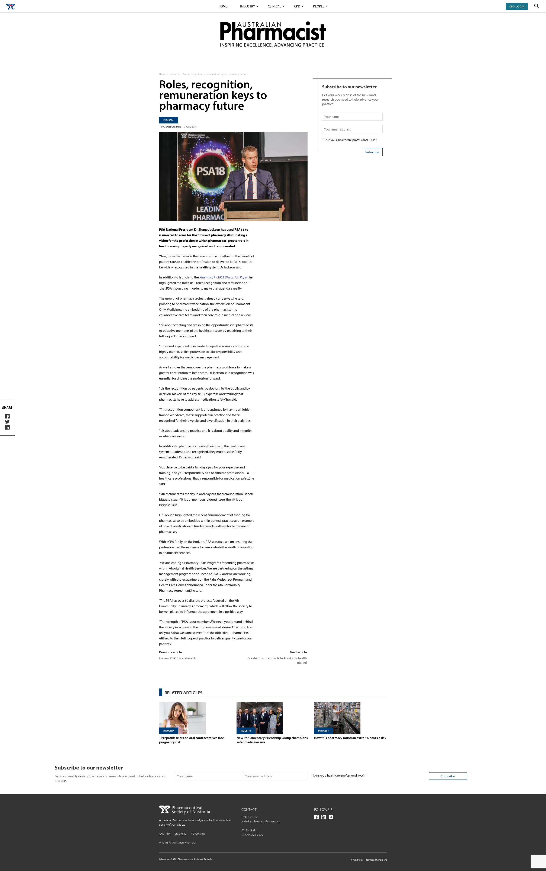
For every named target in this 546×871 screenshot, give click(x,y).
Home (222, 6)
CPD (297, 6)
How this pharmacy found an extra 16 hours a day (350, 738)
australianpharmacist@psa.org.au (260, 821)
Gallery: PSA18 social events (177, 658)
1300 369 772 (249, 817)
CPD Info (164, 833)
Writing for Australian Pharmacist (178, 842)
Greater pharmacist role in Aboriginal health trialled (277, 660)
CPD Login (517, 6)
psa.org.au (180, 833)
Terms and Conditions (376, 859)
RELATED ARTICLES (183, 692)
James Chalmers (172, 126)
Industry (247, 6)
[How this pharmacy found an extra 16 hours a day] (350, 718)
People (318, 6)
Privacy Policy (356, 859)
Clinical (274, 6)
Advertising (198, 833)
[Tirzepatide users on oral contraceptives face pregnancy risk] (195, 718)
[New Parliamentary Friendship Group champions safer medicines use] (273, 718)
